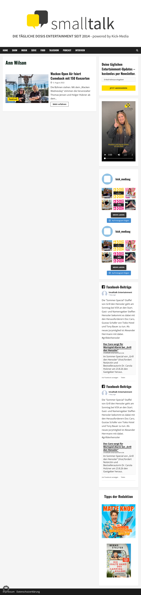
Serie (33, 50)
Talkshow (54, 50)
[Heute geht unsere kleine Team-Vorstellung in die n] (118, 205)
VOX (117, 307)
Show (14, 50)
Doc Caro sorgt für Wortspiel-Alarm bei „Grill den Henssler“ (117, 347)
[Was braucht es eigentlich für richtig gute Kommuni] (118, 193)
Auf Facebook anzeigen (110, 377)
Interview (80, 50)
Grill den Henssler (115, 304)
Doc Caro (129, 319)
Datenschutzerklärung (28, 591)
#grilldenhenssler (111, 337)
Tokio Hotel (128, 322)
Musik (24, 50)
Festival (13, 99)
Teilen (123, 377)
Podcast (67, 50)
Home (5, 50)
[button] (6, 589)
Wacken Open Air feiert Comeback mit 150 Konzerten (27, 88)
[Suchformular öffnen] (137, 50)
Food (42, 50)
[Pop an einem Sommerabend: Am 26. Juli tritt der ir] (130, 205)
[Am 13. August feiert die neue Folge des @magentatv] (107, 193)
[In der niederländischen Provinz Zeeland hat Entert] (107, 205)
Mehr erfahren (61, 105)
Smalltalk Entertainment (120, 292)
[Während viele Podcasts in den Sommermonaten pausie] (130, 193)
